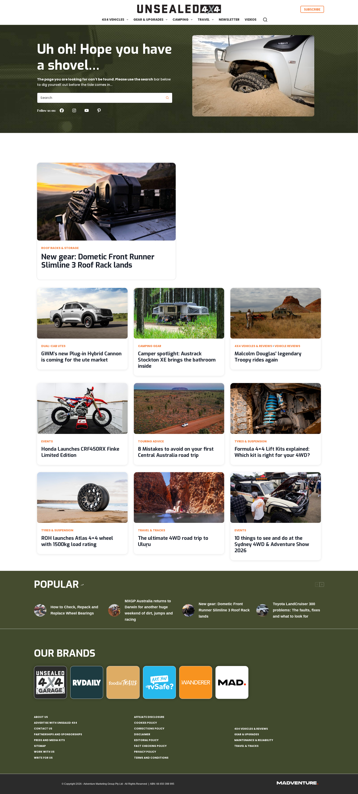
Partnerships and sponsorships (58, 734)
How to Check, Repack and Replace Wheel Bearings (74, 610)
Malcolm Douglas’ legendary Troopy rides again (268, 357)
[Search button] (167, 98)
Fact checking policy (150, 746)
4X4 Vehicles (113, 19)
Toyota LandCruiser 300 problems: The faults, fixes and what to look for (296, 610)
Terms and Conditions (151, 757)
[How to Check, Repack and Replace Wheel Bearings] (40, 610)
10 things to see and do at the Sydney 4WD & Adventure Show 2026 (272, 544)
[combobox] (99, 98)
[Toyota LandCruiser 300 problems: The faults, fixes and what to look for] (262, 610)
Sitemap (40, 746)
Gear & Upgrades (148, 19)
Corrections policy (149, 728)
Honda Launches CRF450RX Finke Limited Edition (80, 452)
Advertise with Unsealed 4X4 (55, 723)
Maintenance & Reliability (253, 740)
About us (41, 717)
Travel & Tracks (151, 530)
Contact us (43, 728)
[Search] (265, 20)
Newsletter (229, 19)
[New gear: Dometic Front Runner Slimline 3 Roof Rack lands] (188, 610)
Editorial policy (146, 740)
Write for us (43, 757)
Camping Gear (149, 346)
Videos (250, 19)
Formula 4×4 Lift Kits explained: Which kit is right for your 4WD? (272, 452)
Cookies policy (145, 723)
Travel (204, 19)
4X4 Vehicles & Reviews (253, 346)
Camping (181, 19)
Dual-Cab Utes (53, 346)
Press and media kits (49, 740)
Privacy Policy (145, 751)
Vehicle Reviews (287, 346)
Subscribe (312, 9)
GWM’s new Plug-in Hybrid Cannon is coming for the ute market (81, 357)
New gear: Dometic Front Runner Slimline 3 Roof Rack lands (97, 261)
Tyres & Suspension (251, 441)
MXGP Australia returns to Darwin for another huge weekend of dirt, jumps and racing (149, 610)
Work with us (44, 751)
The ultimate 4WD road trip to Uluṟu (173, 541)
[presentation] (106, 202)
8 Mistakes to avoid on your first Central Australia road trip (176, 452)
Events (47, 441)
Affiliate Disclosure (149, 717)
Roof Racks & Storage (60, 248)
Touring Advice (151, 441)
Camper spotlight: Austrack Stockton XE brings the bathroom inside (177, 360)
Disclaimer (142, 734)
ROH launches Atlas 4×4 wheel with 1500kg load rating (77, 541)
